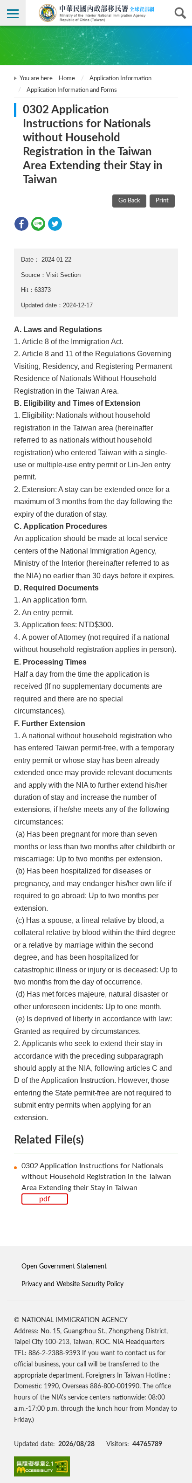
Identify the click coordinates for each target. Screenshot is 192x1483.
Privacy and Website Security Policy (72, 1284)
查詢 (179, 13)
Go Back (129, 201)
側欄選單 (13, 13)
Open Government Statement (64, 1266)
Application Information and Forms (72, 90)
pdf (44, 1199)
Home (67, 79)
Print (162, 201)
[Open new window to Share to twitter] (55, 224)
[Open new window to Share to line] (38, 224)
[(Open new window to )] (42, 1466)
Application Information (120, 79)
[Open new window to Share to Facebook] (21, 224)
